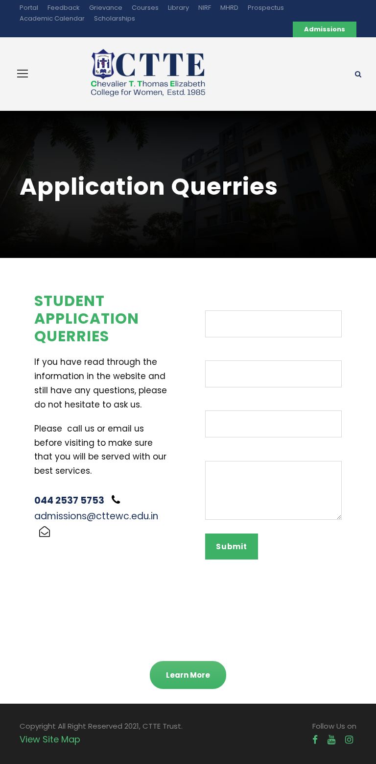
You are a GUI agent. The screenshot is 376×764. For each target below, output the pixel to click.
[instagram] (349, 739)
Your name (226, 303)
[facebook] (315, 739)
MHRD (229, 7)
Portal (29, 7)
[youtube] (331, 739)
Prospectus (266, 7)
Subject (219, 403)
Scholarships (114, 18)
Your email (225, 353)
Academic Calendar (52, 18)
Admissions (324, 29)
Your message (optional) (253, 453)
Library (178, 7)
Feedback (63, 7)
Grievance (105, 7)
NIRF (204, 7)
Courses (145, 7)
